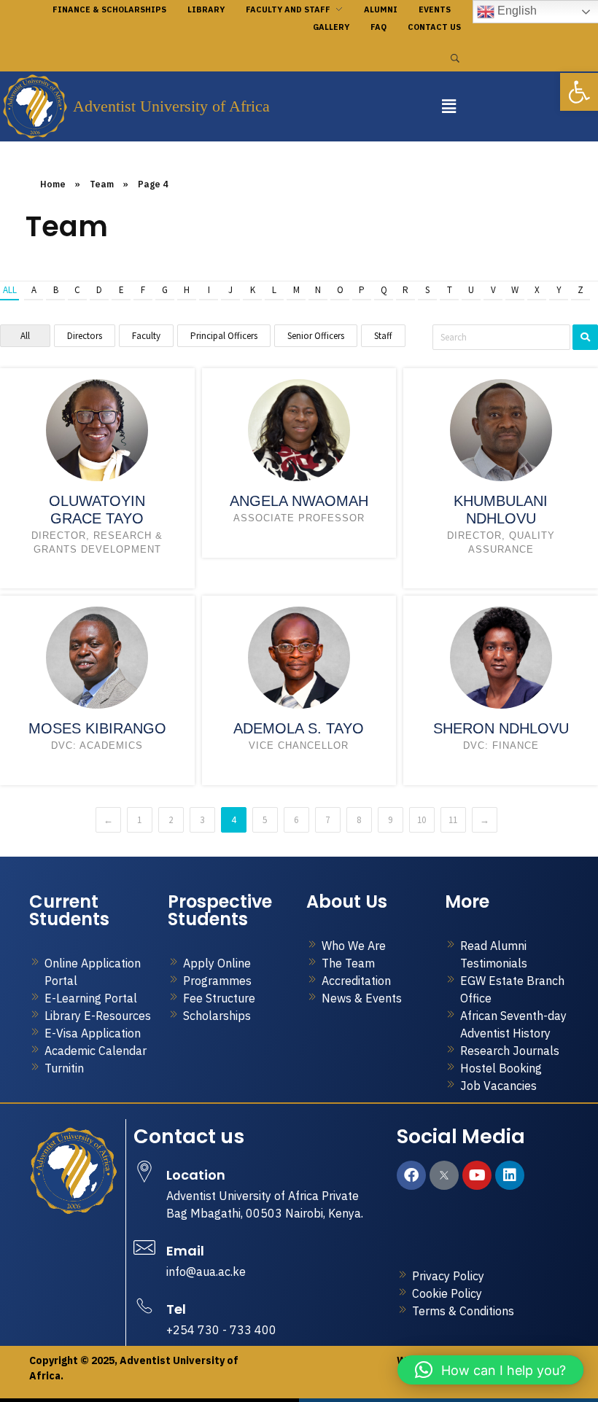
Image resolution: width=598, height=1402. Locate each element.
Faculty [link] (146, 336)
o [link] (340, 290)
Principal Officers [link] (223, 336)
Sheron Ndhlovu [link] (501, 728)
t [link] (449, 290)
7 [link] (327, 820)
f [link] (143, 290)
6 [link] (296, 820)
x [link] (537, 290)
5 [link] (265, 820)
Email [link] (185, 1251)
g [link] (165, 290)
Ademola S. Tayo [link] (298, 728)
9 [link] (390, 820)
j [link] (230, 290)
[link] (579, 92)
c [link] (77, 290)
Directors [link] (84, 336)
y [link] (559, 290)
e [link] (121, 290)
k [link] (252, 290)
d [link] (99, 290)
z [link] (580, 290)
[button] (448, 106)
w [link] (515, 290)
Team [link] (102, 184)
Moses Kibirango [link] (97, 728)
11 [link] (452, 820)
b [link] (55, 290)
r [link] (405, 290)
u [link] (471, 290)
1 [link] (139, 820)
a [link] (33, 290)
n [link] (318, 290)
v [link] (493, 290)
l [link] (274, 290)
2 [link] (170, 820)
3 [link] (202, 820)
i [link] (209, 290)
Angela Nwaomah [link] (299, 501)
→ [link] (484, 820)
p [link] (362, 290)
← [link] (108, 820)
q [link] (384, 290)
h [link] (187, 290)
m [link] (296, 290)
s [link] (427, 290)
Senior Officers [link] (315, 336)
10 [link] (421, 820)
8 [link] (359, 820)
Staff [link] (383, 336)
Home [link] (53, 184)
